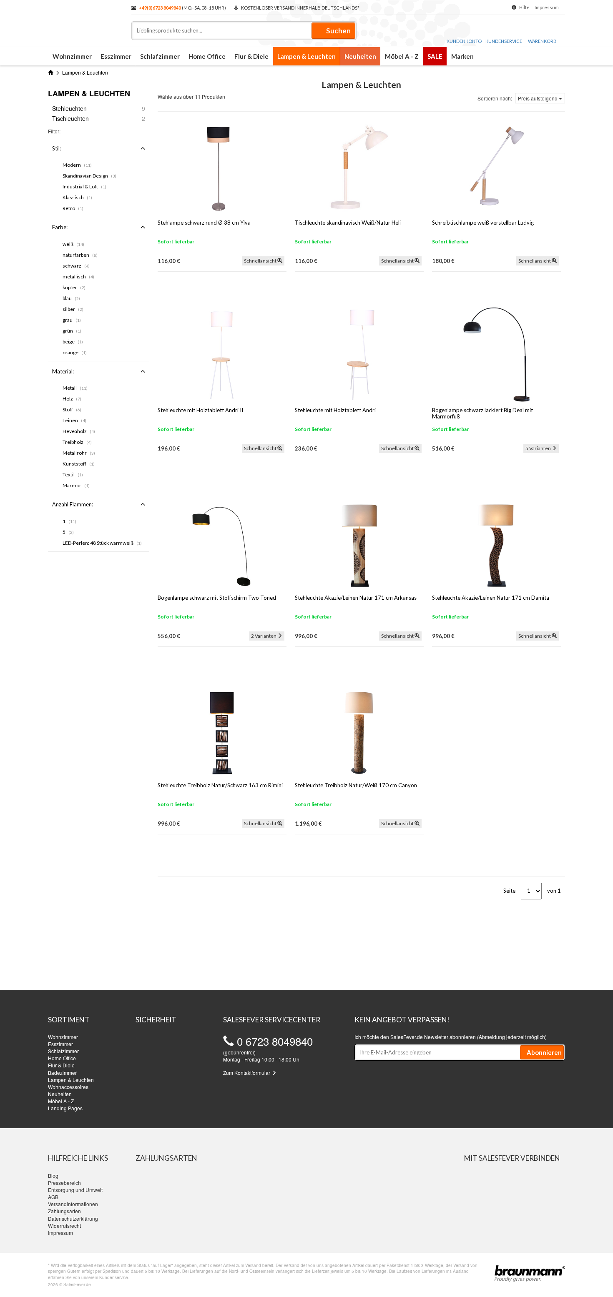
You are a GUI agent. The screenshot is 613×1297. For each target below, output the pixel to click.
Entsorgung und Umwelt (75, 1189)
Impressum (547, 7)
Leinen (74, 420)
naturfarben (80, 255)
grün (72, 331)
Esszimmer (115, 56)
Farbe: (60, 227)
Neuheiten (360, 56)
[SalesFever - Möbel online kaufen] (85, 20)
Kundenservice (503, 41)
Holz (72, 399)
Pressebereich (64, 1182)
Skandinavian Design (89, 176)
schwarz (76, 266)
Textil (73, 474)
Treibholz (77, 442)
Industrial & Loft (84, 186)
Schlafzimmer (160, 56)
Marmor (76, 485)
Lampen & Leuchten (306, 56)
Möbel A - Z (402, 56)
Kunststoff (79, 464)
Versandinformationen (73, 1203)
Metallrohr (79, 453)
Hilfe (524, 7)
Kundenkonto (464, 41)
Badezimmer (62, 1072)
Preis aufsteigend (538, 98)
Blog (53, 1175)
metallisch (78, 276)
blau (71, 298)
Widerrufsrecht (64, 1225)
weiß (73, 244)
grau (72, 320)
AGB (53, 1196)
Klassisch (77, 197)
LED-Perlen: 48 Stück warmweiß (102, 543)
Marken (462, 56)
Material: (63, 371)
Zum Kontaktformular (247, 1072)
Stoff (72, 409)
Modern (77, 165)
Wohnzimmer (72, 56)
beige (73, 341)
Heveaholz (79, 431)
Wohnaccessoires (68, 1086)
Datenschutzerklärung (73, 1218)
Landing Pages (65, 1108)
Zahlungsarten (64, 1210)
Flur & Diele (251, 56)
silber (73, 309)
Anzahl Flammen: (72, 504)
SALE (434, 56)
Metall (75, 388)
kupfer (74, 287)
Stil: (56, 148)
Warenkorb (542, 41)
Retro (73, 208)
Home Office (207, 56)
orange (75, 352)
